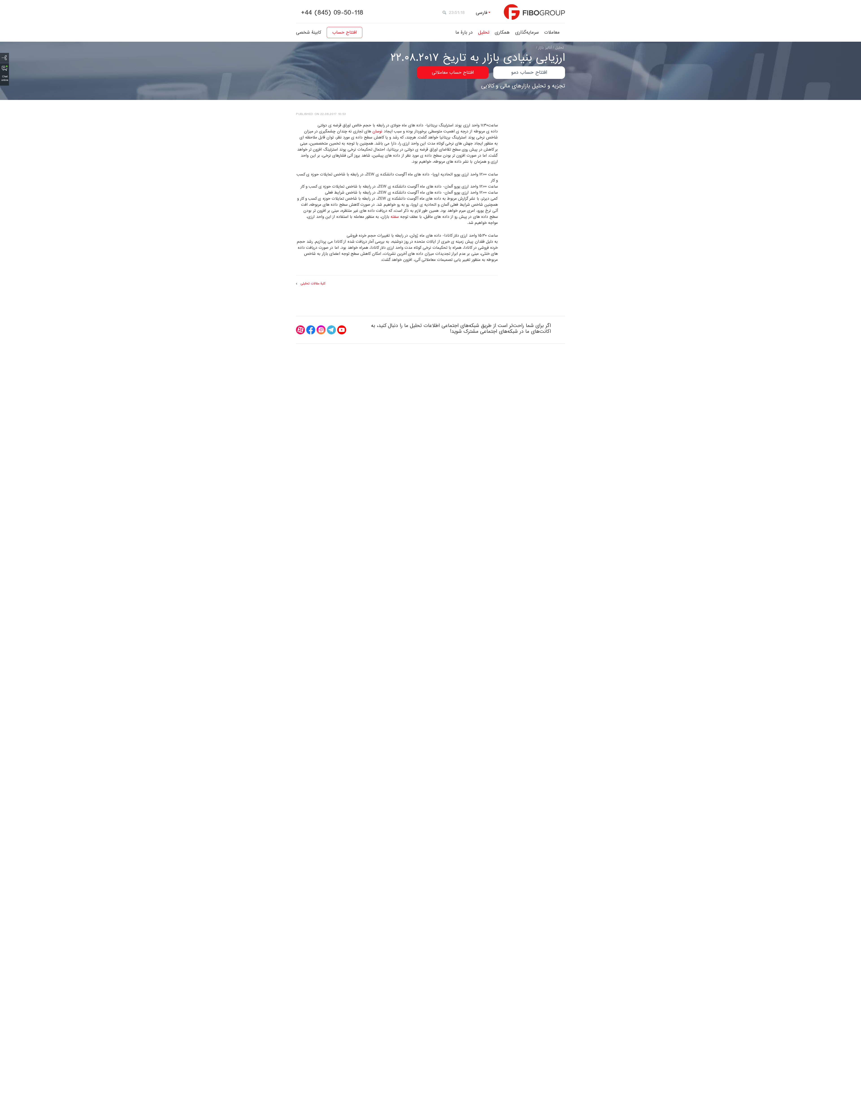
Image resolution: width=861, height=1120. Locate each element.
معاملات (552, 32)
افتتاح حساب (344, 32)
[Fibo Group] (534, 12)
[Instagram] (321, 329)
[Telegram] (331, 329)
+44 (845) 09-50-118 (332, 13)
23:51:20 (457, 12)
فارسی (481, 12)
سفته (395, 217)
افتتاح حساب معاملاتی (453, 72)
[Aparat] (300, 329)
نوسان (377, 131)
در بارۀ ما (464, 32)
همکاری (502, 32)
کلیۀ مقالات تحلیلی (312, 283)
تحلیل (483, 32)
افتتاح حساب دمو (529, 72)
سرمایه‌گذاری (527, 32)
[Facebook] (310, 329)
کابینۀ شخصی (308, 32)
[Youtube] (341, 329)
